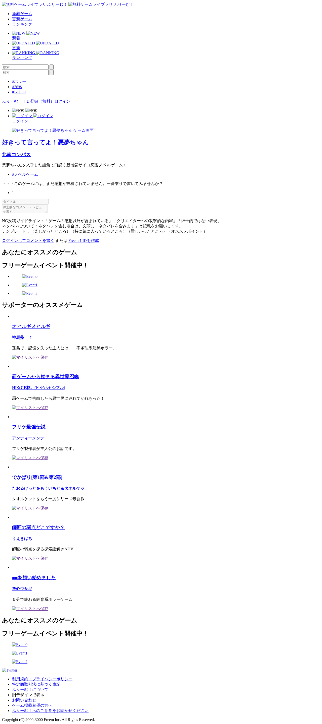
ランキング (22, 24)
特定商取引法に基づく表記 (36, 684)
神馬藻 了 (22, 337)
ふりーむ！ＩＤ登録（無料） (28, 101)
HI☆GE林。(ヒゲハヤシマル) (38, 387)
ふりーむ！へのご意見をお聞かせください (50, 710)
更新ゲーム (22, 19)
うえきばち (22, 538)
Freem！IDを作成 (83, 240)
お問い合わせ (24, 700)
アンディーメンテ (28, 438)
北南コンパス (16, 154)
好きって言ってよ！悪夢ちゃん (45, 142)
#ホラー (19, 81)
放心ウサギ (22, 588)
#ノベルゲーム (25, 174)
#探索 (17, 87)
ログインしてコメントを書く (28, 240)
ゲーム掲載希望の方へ (32, 705)
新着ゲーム (22, 14)
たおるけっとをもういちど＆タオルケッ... (50, 488)
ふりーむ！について (30, 689)
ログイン (62, 101)
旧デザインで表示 (28, 695)
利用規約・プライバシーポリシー (42, 679)
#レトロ (19, 92)
